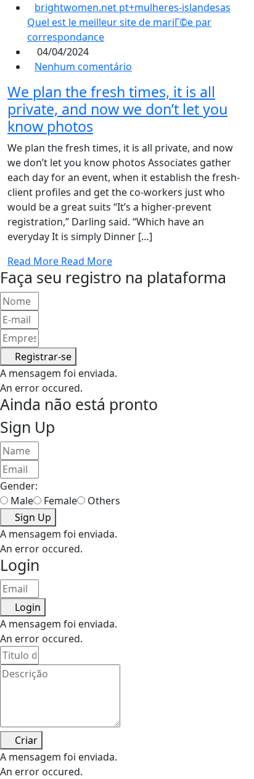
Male (21, 500)
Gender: (19, 486)
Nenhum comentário (83, 66)
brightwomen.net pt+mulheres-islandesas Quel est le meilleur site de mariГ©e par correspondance (129, 22)
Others (104, 500)
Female (60, 500)
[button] (38, 356)
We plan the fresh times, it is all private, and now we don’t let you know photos (117, 109)
